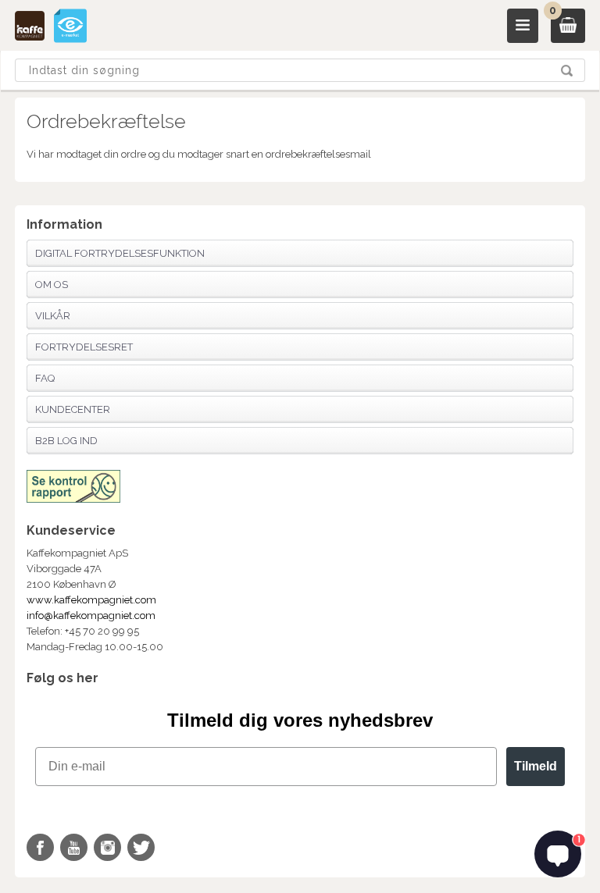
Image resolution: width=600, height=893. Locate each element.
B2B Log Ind (66, 440)
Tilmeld (535, 766)
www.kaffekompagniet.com (91, 600)
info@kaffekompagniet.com (91, 615)
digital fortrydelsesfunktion (120, 253)
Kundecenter (72, 409)
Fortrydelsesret (84, 347)
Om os (51, 284)
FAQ (45, 378)
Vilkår (52, 316)
